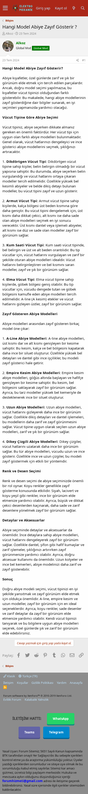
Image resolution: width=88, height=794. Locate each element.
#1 (84, 60)
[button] (5, 8)
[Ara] (82, 8)
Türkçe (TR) (30, 676)
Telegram (56, 732)
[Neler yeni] (73, 8)
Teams (29, 732)
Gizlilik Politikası (42, 683)
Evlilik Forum (12, 699)
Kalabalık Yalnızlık (37, 699)
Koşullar (22, 683)
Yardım (61, 683)
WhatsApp (61, 719)
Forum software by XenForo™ (37, 695)
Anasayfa (76, 683)
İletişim (8, 683)
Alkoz (9, 33)
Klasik (10, 676)
